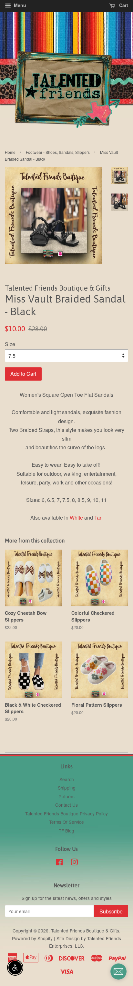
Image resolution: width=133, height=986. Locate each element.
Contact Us (66, 805)
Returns (66, 796)
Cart (123, 5)
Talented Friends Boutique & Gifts (85, 930)
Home (10, 152)
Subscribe (111, 911)
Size (10, 344)
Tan (98, 517)
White (76, 517)
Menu (19, 5)
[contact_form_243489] (118, 971)
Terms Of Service (66, 822)
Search (66, 779)
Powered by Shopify (32, 938)
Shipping (67, 787)
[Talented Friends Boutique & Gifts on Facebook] (59, 863)
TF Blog (66, 830)
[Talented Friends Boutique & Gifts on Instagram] (74, 863)
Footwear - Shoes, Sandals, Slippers (58, 152)
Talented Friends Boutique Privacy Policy (66, 813)
